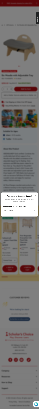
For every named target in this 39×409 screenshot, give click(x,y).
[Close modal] (35, 195)
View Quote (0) (37, 18)
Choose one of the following (14, 206)
